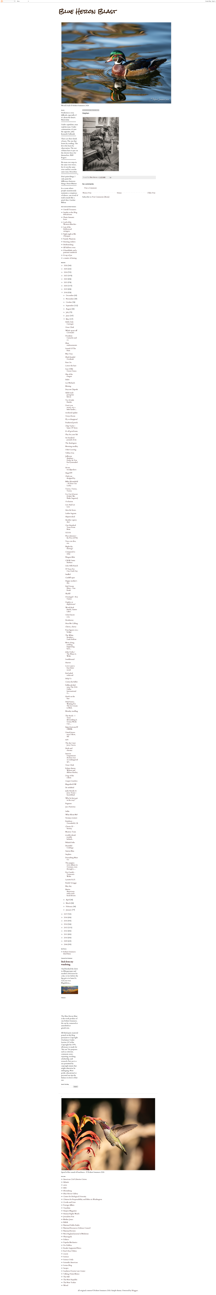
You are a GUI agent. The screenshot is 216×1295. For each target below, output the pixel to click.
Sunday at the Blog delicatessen (70, 213)
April (68, 900)
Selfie (67, 811)
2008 (66, 944)
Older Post (151, 193)
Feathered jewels (71, 422)
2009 (66, 941)
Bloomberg (67, 1191)
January (69, 910)
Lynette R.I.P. (70, 879)
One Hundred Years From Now (70, 527)
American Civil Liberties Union (75, 1179)
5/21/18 (68, 532)
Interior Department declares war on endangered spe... (71, 758)
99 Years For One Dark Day (71, 570)
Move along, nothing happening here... (70, 645)
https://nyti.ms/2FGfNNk (71, 728)
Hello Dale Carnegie (69, 323)
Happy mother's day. (71, 582)
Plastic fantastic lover (68, 218)
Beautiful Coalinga (69, 847)
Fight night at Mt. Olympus (69, 235)
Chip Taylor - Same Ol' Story (71, 427)
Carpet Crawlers (71, 781)
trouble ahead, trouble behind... (70, 837)
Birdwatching (68, 244)
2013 (66, 927)
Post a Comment (90, 188)
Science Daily (68, 1259)
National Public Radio (71, 1225)
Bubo (67, 379)
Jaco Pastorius (70, 807)
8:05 (66, 740)
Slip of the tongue (69, 375)
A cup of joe (67, 255)
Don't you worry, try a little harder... (71, 407)
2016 (66, 917)
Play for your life (71, 434)
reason (65, 1254)
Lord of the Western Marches (69, 223)
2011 (66, 934)
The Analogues (71, 443)
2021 (66, 282)
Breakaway (69, 620)
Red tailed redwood (69, 674)
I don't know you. (70, 616)
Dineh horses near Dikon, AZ (70, 734)
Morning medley (71, 446)
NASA (65, 1222)
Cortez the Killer (71, 682)
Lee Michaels (70, 383)
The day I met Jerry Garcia (70, 744)
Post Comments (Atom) (100, 197)
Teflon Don (69, 453)
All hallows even (69, 247)
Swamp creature (71, 818)
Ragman (68, 803)
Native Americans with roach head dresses (70, 892)
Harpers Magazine (70, 1211)
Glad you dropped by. (70, 477)
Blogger (135, 1290)
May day (68, 886)
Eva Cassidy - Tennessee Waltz (70, 874)
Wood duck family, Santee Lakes (71, 609)
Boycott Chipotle (71, 389)
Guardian (66, 1208)
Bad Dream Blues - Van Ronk (70, 588)
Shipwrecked (70, 517)
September (70, 305)
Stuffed (68, 574)
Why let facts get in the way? (71, 799)
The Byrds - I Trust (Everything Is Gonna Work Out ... (71, 720)
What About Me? (71, 814)
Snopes (65, 1268)
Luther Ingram (70, 513)
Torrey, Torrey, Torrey (71, 490)
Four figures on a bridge (71, 631)
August (69, 309)
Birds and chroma (68, 749)
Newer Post (87, 193)
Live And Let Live (70, 506)
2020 (66, 286)
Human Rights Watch (71, 1214)
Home (119, 193)
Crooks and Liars (69, 1202)
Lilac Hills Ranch (71, 566)
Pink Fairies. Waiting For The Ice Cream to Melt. (71, 705)
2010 (66, 938)
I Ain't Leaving (70, 449)
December (70, 295)
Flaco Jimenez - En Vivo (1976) (71, 537)
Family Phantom (69, 239)
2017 (66, 914)
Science (66, 1257)
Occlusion (69, 501)
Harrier (68, 662)
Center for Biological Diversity (74, 1196)
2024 (66, 272)
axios (65, 1185)
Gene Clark (69, 327)
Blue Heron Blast (87, 11)
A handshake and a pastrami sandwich (70, 251)
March (68, 903)
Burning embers (69, 242)
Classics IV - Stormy (69, 827)
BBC (65, 1188)
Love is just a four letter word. (70, 668)
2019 (66, 289)
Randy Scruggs (71, 883)
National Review (69, 1231)
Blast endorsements (71, 344)
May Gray (69, 354)
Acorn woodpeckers (70, 468)
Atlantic (66, 1182)
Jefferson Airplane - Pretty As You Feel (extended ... (71, 460)
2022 (66, 279)
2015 (66, 921)
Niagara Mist (70, 557)
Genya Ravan (70, 416)
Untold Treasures (69, 209)
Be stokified (69, 787)
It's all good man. (71, 431)
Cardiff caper (70, 577)
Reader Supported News (72, 1248)
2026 (66, 265)
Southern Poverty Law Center (74, 1271)
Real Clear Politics (70, 1251)
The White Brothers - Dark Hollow (70, 637)
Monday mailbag (71, 711)
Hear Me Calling (71, 623)
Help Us (68, 678)
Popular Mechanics (70, 1242)
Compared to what (70, 553)
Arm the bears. (70, 510)
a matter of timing (70, 258)
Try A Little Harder (69, 401)
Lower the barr (70, 366)
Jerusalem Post (68, 1216)
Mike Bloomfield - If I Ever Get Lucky (71, 483)
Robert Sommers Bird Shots (69, 953)
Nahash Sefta (70, 842)
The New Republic (70, 1279)
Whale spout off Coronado (71, 331)
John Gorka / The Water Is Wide (70, 654)
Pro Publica (67, 1245)
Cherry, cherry (70, 627)
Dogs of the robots (69, 777)
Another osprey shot (71, 521)
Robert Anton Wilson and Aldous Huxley (71, 770)
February (69, 906)
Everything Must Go (71, 858)
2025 (66, 269)
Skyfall (67, 593)
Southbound (69, 659)
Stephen (68, 854)
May (68, 319)
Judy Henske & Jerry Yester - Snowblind (71, 793)
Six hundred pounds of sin (70, 439)
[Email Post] (110, 177)
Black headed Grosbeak (70, 358)
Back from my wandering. (67, 963)
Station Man (69, 851)
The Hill (66, 1277)
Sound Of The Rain (70, 349)
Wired (65, 1285)
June (68, 316)
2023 (66, 275)
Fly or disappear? (71, 419)
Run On (68, 362)
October (69, 302)
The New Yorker (69, 1282)
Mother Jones (68, 1219)
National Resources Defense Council (76, 1228)
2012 (66, 931)
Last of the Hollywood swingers (67, 229)
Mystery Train (70, 832)
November (70, 299)
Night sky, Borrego (69, 547)
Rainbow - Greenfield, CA (71, 822)
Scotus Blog (67, 1265)
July (67, 312)
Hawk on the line (70, 697)
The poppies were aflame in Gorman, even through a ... (71, 866)
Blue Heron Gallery (70, 1193)
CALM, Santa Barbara (70, 561)
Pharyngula (67, 1236)
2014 (66, 924)
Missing (68, 386)
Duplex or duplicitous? (70, 603)
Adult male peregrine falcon (69, 395)
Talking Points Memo (71, 1274)
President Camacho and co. (71, 338)
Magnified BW (70, 784)
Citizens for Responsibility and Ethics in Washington (82, 1199)
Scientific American (70, 1262)
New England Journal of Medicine (76, 1234)
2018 (66, 292)
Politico (66, 1239)
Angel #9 (68, 473)
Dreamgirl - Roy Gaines (71, 598)
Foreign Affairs (68, 1205)
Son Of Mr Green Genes (70, 370)
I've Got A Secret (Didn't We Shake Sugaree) (71, 496)
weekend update (71, 413)
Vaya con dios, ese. (70, 542)
